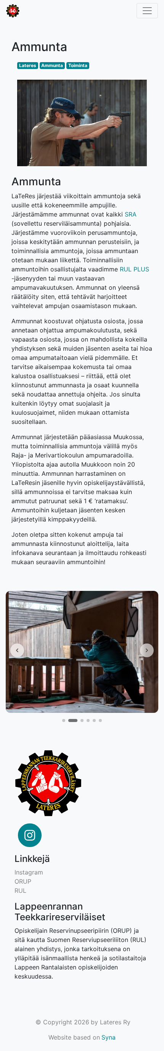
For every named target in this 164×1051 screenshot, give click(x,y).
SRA (131, 214)
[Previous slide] (17, 650)
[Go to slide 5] (94, 720)
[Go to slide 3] (82, 720)
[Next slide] (147, 650)
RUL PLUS (134, 269)
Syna (108, 1037)
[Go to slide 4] (88, 720)
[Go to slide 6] (100, 720)
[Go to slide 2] (72, 720)
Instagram (28, 872)
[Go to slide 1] (63, 720)
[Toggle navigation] (147, 10)
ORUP (22, 881)
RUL (20, 890)
